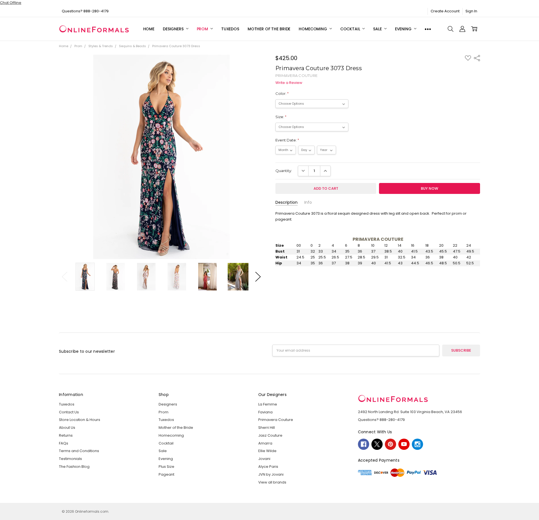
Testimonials (70, 458)
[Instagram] (417, 444)
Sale (378, 29)
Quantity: (283, 170)
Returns (66, 435)
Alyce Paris (268, 466)
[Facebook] (363, 444)
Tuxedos (230, 29)
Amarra (265, 443)
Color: (282, 93)
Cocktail (350, 29)
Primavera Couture (275, 419)
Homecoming (313, 29)
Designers (174, 29)
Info (308, 202)
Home (148, 29)
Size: (280, 116)
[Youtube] (404, 444)
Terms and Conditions (79, 450)
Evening (404, 29)
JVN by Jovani (271, 474)
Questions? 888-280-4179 (85, 11)
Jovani (264, 458)
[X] (377, 444)
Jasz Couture (270, 435)
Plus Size (166, 466)
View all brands (272, 482)
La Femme (267, 404)
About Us (67, 427)
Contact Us (69, 412)
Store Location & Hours (79, 419)
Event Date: (287, 140)
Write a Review (288, 83)
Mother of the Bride (269, 29)
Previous (64, 276)
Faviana (265, 412)
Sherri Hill (266, 427)
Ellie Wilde (267, 450)
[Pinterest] (390, 444)
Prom (203, 29)
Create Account (445, 11)
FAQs (63, 443)
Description (286, 202)
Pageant (166, 474)
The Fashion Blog (74, 466)
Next (258, 276)
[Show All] (428, 29)
